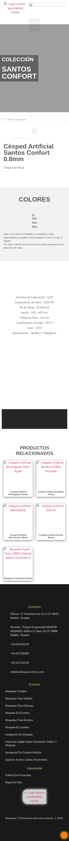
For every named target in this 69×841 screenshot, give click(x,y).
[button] (34, 24)
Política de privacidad (18, 775)
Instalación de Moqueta (19, 734)
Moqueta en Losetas (17, 727)
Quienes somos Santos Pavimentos (26, 759)
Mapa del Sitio (13, 782)
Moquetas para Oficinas (19, 705)
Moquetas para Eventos (19, 720)
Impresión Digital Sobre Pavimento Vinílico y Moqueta (31, 743)
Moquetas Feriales (16, 691)
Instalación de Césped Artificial (23, 752)
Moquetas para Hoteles (19, 698)
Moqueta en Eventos (17, 712)
